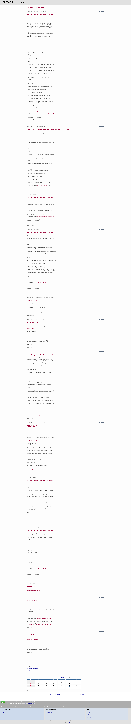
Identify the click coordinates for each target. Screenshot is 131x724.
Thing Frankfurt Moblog (21, 2)
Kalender (3, 715)
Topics (3, 712)
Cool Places (49, 714)
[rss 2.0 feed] (29, 690)
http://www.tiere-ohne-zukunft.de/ (34, 469)
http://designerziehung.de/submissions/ (44, 618)
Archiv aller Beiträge (55, 694)
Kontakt (88, 712)
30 (76, 686)
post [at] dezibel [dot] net (42, 185)
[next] (70, 677)
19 (46, 685)
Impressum (89, 714)
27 (53, 686)
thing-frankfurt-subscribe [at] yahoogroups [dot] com (47, 113)
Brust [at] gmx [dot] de (47, 606)
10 (30, 683)
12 (46, 683)
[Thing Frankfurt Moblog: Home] (9, 2)
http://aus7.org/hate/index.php (32, 639)
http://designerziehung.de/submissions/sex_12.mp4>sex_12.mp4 (39, 624)
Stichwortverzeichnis (77, 694)
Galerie (3, 714)
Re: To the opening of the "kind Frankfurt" (40, 14)
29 (69, 686)
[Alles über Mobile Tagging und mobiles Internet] (32, 669)
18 (38, 685)
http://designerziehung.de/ (32, 556)
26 (46, 686)
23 (76, 685)
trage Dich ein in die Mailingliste (28, 703)
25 (38, 686)
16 (76, 683)
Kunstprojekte (49, 717)
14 (61, 683)
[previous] (62, 677)
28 (61, 686)
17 (30, 685)
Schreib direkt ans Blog (66, 698)
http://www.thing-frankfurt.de (41, 111)
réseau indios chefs (32, 635)
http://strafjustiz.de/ (30, 328)
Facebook (71, 722)
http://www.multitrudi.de (49, 119)
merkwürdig (31, 586)
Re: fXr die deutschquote (34, 601)
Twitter (63, 722)
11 (38, 683)
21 (61, 685)
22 (69, 685)
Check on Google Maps (30, 122)
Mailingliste (89, 717)
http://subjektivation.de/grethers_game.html (39, 415)
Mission (88, 715)
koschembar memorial (34, 322)
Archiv (3, 717)
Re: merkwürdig (32, 300)
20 (53, 685)
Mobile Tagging (32, 670)
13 (53, 683)
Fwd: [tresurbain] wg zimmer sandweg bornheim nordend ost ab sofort (48, 129)
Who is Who (49, 715)
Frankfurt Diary (49, 712)
